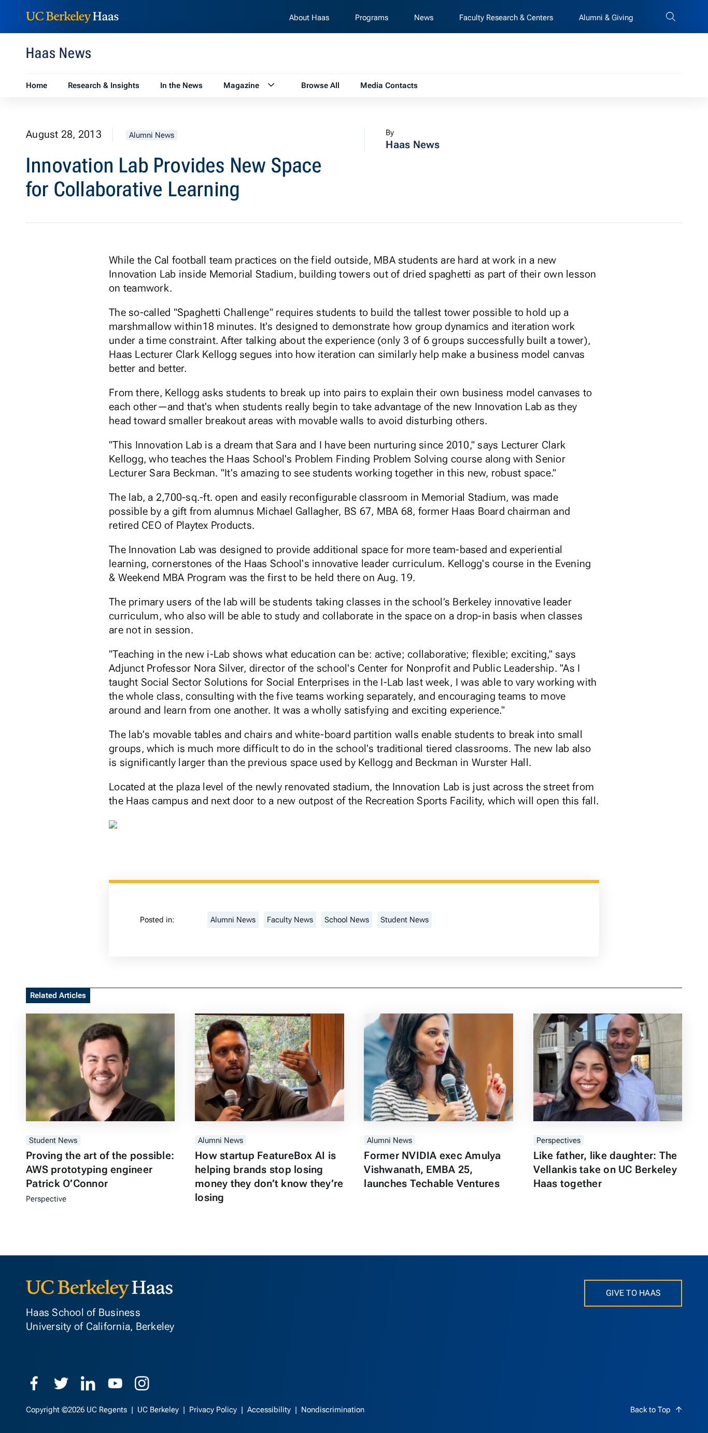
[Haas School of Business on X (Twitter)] (61, 1383)
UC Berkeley (159, 1409)
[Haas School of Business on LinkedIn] (88, 1383)
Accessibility (270, 1409)
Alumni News (151, 135)
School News (346, 919)
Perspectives (558, 1140)
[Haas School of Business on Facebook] (34, 1383)
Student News (404, 919)
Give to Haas (633, 1293)
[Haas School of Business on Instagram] (142, 1383)
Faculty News (290, 919)
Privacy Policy (214, 1409)
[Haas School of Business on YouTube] (115, 1383)
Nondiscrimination (332, 1409)
